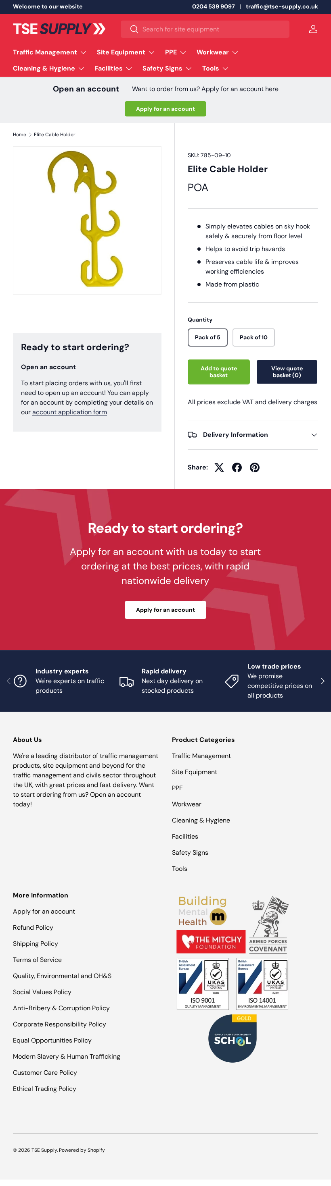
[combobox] (205, 29)
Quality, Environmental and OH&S (62, 976)
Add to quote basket (219, 372)
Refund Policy (33, 927)
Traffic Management (201, 756)
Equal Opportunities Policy (52, 1040)
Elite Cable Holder (54, 134)
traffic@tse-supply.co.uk (282, 6)
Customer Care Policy (45, 1072)
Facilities (185, 836)
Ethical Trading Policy (44, 1088)
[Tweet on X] (219, 467)
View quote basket (287, 372)
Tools (179, 868)
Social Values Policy (42, 992)
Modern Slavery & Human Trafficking (66, 1056)
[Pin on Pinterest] (255, 467)
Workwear (186, 804)
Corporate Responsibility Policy (59, 1024)
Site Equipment (194, 772)
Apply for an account (165, 108)
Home (19, 134)
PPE (177, 788)
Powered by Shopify (82, 1150)
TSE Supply (44, 1150)
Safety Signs (190, 852)
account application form (69, 412)
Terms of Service (37, 959)
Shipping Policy (35, 943)
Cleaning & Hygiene (201, 820)
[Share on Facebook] (237, 467)
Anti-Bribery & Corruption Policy (61, 1008)
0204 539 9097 (213, 6)
